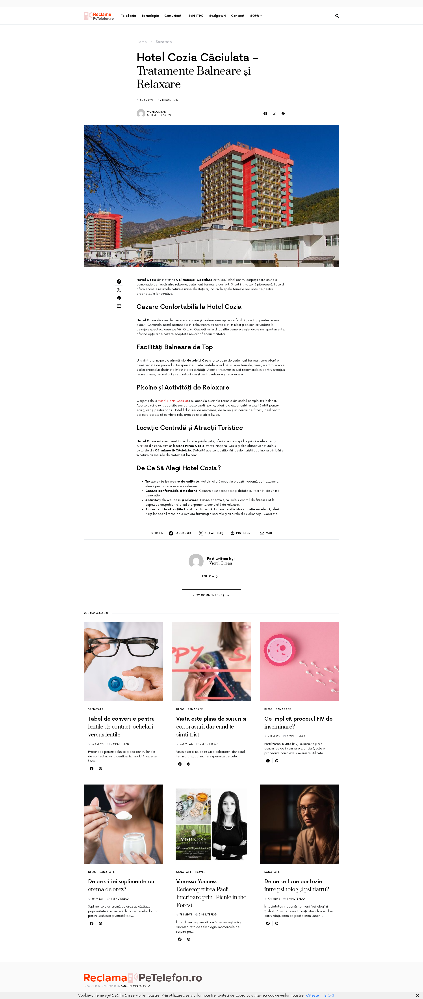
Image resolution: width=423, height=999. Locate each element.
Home (142, 42)
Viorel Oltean (156, 111)
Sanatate (164, 42)
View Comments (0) (208, 595)
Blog (180, 709)
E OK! (329, 995)
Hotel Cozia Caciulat (173, 401)
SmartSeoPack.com (135, 986)
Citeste (312, 995)
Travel (200, 872)
